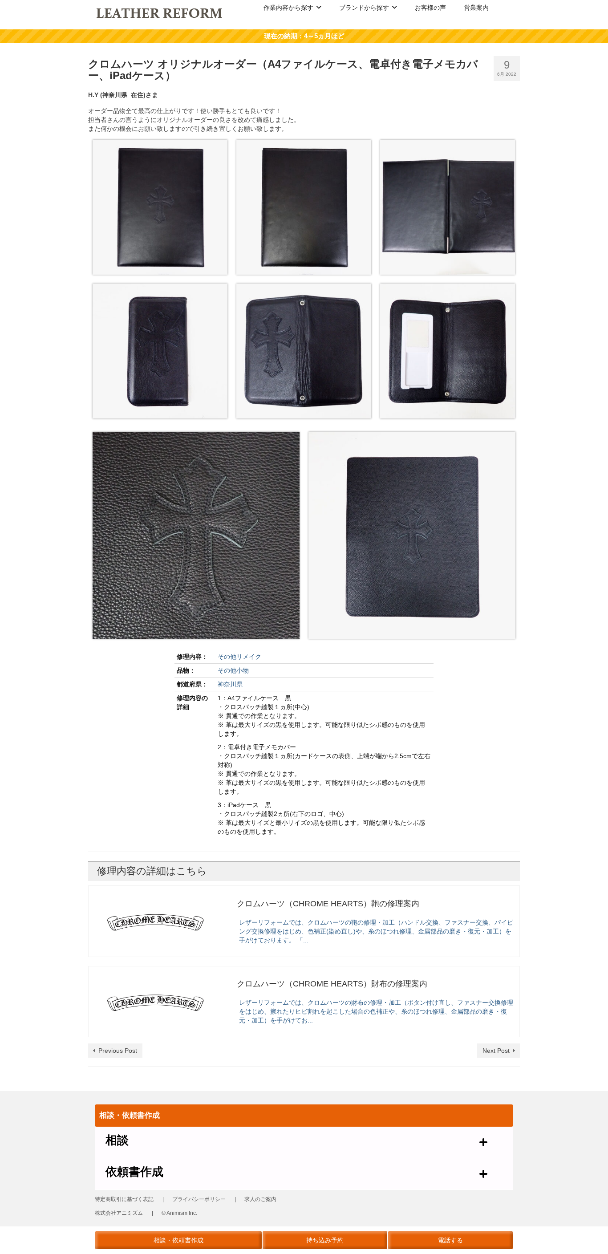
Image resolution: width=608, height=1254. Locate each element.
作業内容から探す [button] (288, 7)
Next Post (496, 1050)
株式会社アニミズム (119, 1213)
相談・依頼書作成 (178, 1240)
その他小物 (233, 670)
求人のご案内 (260, 1199)
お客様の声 (430, 7)
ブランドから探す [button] (364, 7)
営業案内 (476, 7)
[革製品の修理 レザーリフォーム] (160, 12)
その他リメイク (239, 656)
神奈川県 (230, 684)
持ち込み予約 (325, 1240)
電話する (450, 1240)
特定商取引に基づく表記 (124, 1199)
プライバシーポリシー (199, 1199)
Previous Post (117, 1050)
